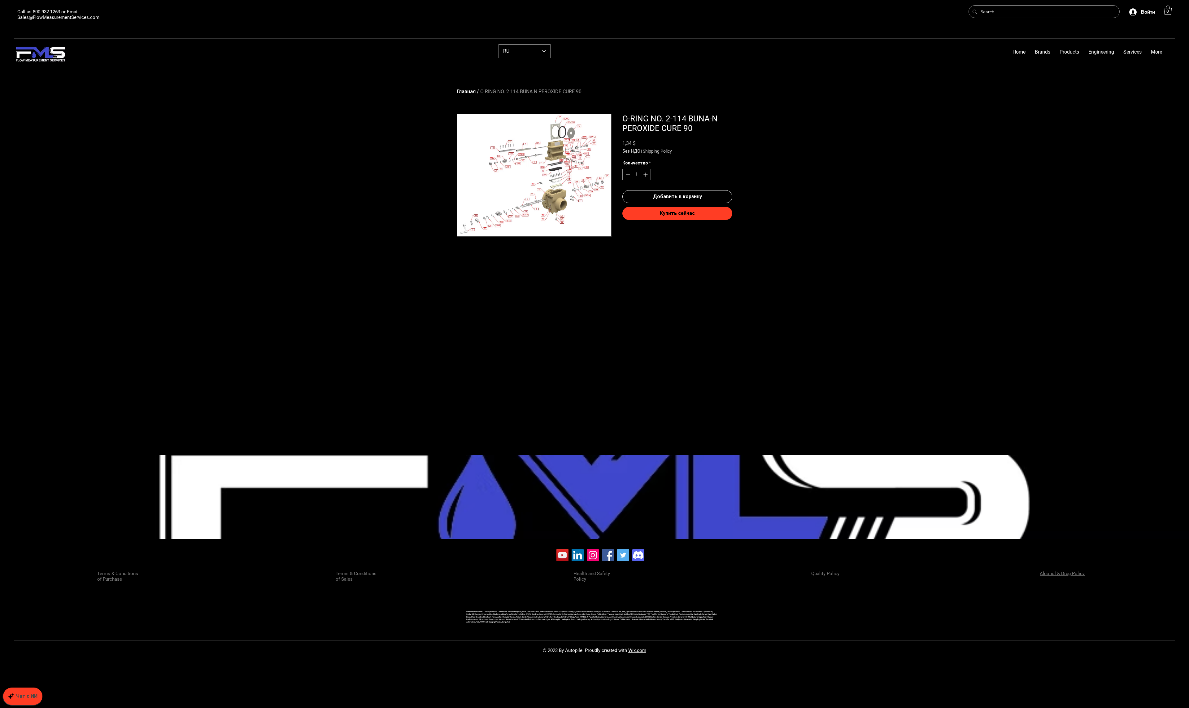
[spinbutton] (636, 174)
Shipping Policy (657, 151)
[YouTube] (562, 555)
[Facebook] (608, 555)
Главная (466, 91)
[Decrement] (627, 174)
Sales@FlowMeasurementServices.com (58, 17)
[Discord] (638, 555)
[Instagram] (593, 555)
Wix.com (637, 650)
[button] (1168, 10)
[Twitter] (623, 555)
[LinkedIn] (578, 555)
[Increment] (646, 174)
